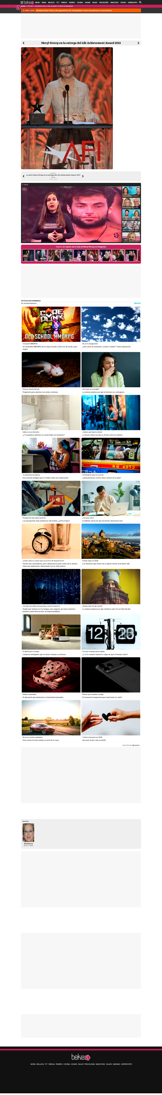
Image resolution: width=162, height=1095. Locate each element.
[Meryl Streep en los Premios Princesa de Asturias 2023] (67, 255)
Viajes (109, 1064)
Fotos (30, 6)
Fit (46, 1064)
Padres (59, 1064)
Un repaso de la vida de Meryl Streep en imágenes (54, 6)
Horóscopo (126, 1064)
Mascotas (100, 1064)
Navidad (116, 1064)
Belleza (40, 1064)
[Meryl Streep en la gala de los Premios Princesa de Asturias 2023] (54, 255)
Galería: (81, 247)
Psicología (90, 1064)
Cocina (66, 1064)
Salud (81, 1064)
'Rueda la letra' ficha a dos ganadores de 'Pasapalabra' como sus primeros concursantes (67, 10)
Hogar (74, 1064)
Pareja (52, 1064)
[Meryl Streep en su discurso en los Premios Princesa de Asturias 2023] (28, 255)
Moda (33, 1064)
